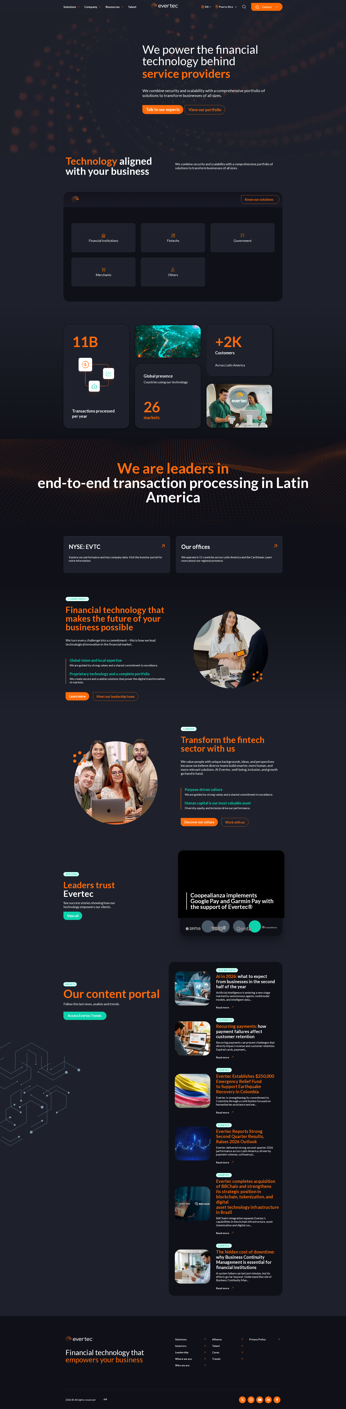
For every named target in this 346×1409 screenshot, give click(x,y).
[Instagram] (251, 1399)
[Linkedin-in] (268, 1399)
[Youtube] (259, 1399)
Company (90, 6)
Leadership (181, 1352)
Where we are (183, 1358)
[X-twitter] (242, 1399)
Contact (267, 6)
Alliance (217, 1339)
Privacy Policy (257, 1339)
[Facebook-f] (277, 1399)
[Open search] (244, 7)
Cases (215, 1352)
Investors (181, 1345)
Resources (113, 6)
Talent (132, 6)
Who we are (182, 1365)
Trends (216, 1358)
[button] (77, 599)
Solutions (69, 6)
